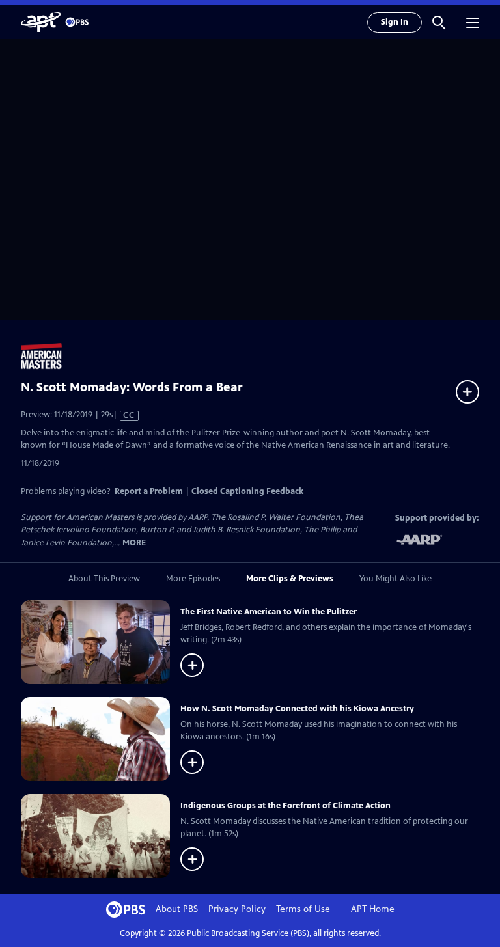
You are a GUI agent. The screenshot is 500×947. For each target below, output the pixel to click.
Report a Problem (149, 491)
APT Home (373, 908)
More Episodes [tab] (193, 578)
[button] (439, 22)
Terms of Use (303, 908)
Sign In (394, 22)
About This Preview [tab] (104, 578)
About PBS (177, 908)
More (134, 543)
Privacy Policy (237, 908)
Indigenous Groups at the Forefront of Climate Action (285, 806)
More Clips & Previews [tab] (289, 578)
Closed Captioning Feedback (247, 491)
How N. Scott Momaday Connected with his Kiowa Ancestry (297, 709)
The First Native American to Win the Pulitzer (268, 612)
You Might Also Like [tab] (395, 578)
